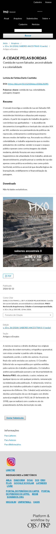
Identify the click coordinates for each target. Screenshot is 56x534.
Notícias (36, 24)
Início (5, 43)
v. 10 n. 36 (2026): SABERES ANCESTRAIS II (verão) (25, 46)
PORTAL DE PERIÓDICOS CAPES (23, 491)
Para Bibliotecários (12, 444)
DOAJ (30, 480)
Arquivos (18, 18)
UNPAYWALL (24, 502)
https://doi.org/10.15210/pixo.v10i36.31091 (28, 84)
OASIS (36, 502)
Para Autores (10, 440)
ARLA (8, 480)
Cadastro (23, 24)
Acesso (48, 2)
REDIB (35, 494)
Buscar (28, 36)
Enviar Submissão (15, 418)
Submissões (32, 18)
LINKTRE (10, 470)
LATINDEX (41, 483)
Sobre (45, 18)
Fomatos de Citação (14, 315)
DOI (37, 480)
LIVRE (10, 486)
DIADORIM (19, 480)
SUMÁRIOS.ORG (15, 497)
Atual (6, 18)
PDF (9, 276)
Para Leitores (10, 435)
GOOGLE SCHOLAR (24, 483)
